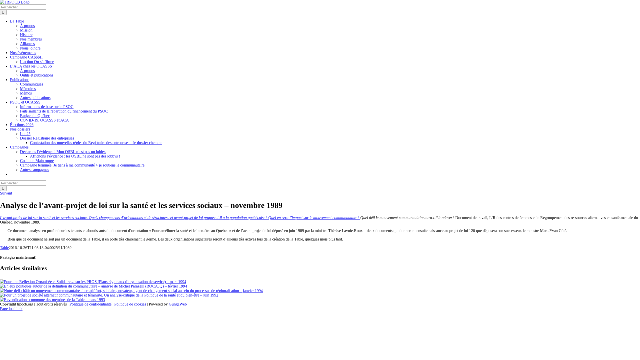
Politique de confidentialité (91, 304)
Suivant (6, 193)
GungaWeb (178, 304)
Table (4, 248)
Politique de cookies (130, 304)
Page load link (11, 308)
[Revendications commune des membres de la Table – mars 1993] (52, 300)
